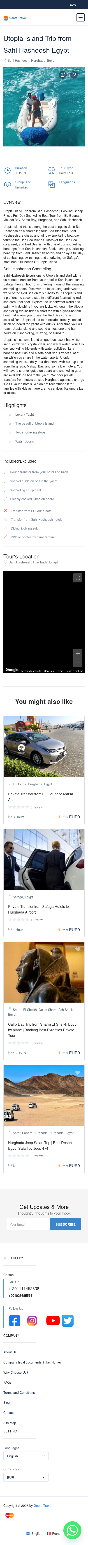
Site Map (9, 1423)
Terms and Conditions (19, 1392)
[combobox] (26, 1455)
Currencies (11, 1469)
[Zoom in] (77, 653)
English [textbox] (12, 1455)
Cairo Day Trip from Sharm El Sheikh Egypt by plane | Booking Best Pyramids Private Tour (42, 1030)
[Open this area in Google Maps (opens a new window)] (12, 670)
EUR (73, 4)
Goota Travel (43, 1505)
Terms (60, 671)
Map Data (49, 671)
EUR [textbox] (10, 1477)
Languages (11, 1448)
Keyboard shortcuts (31, 671)
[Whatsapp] (72, 1530)
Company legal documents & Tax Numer (32, 1362)
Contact (8, 1275)
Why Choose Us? (15, 1372)
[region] (44, 622)
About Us (9, 1352)
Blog (6, 1402)
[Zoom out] (77, 662)
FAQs (7, 1382)
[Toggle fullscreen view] (77, 577)
